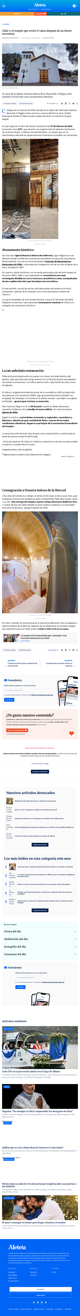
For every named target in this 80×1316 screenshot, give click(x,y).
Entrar (47, 764)
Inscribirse (9, 700)
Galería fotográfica (67, 456)
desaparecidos (9, 1159)
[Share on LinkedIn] (66, 103)
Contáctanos (59, 1309)
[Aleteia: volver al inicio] (40, 5)
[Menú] (14, 6)
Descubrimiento (13, 1281)
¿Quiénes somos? (39, 1309)
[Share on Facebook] (62, 103)
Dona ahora (39, 14)
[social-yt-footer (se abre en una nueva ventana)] (34, 1303)
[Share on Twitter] (69, 103)
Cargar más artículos (40, 845)
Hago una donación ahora (16, 730)
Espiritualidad (12, 1275)
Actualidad (5, 24)
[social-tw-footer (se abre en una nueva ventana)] (42, 1303)
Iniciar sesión (40, 1295)
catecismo (7, 1123)
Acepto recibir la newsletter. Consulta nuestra (29, 695)
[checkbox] (4, 695)
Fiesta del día (12, 931)
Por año (54, 1272)
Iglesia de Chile (10, 412)
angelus (6, 1087)
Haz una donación (25, 1309)
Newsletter (33, 1272)
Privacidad (68, 1309)
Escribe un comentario (40, 772)
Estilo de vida (12, 1278)
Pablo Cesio (25, 38)
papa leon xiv (8, 1029)
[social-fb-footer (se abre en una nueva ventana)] (38, 1303)
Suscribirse (40, 1289)
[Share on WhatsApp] (77, 103)
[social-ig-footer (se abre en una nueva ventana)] (46, 1303)
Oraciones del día (15, 954)
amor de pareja (9, 1198)
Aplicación (33, 1275)
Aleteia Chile (35, 38)
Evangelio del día (15, 946)
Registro (17, 14)
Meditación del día (16, 939)
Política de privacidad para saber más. (42, 695)
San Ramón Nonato (46, 9)
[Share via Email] (73, 103)
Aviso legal (49, 1309)
